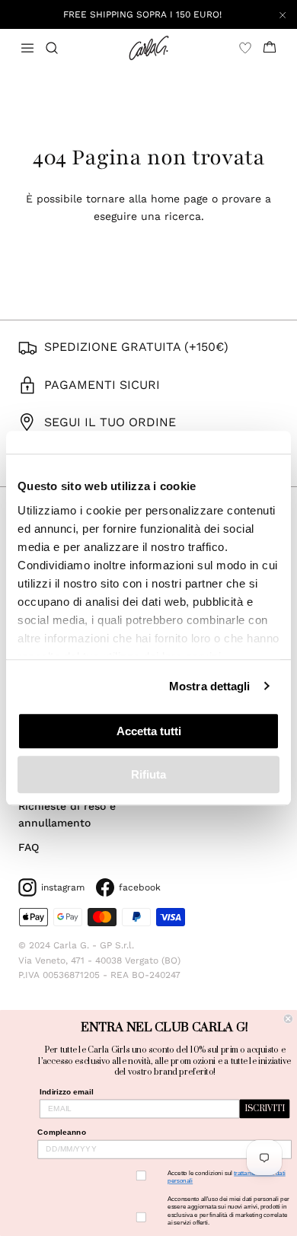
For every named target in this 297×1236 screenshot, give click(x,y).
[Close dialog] (288, 1019)
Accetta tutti (149, 731)
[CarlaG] (149, 48)
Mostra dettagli (210, 686)
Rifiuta (148, 774)
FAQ (28, 847)
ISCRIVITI (264, 1109)
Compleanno (61, 1132)
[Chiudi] (282, 14)
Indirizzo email (66, 1092)
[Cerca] (61, 48)
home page (179, 199)
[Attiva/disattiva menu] (27, 48)
